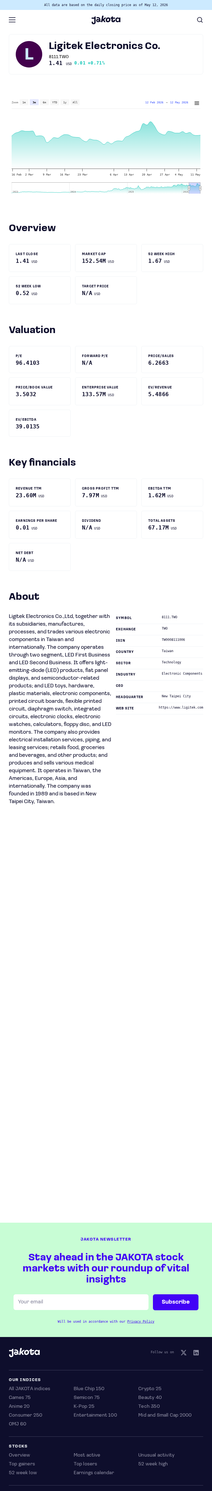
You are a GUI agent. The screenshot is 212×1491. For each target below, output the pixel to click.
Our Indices (25, 1380)
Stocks (18, 1446)
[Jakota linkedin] (196, 1353)
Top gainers (22, 1464)
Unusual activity (156, 1455)
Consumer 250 (25, 1415)
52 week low (23, 1473)
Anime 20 (19, 1406)
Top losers (85, 1464)
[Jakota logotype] (105, 22)
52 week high (153, 1464)
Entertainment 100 (95, 1415)
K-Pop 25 (84, 1406)
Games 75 (20, 1397)
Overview (19, 1455)
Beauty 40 (150, 1397)
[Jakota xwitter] (184, 1353)
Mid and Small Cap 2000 (165, 1415)
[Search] (200, 20)
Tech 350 (149, 1406)
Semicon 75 (87, 1397)
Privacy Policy (140, 1321)
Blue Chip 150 (89, 1389)
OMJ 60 (17, 1424)
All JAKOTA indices (29, 1389)
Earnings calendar (94, 1473)
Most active (87, 1455)
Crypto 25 (149, 1389)
